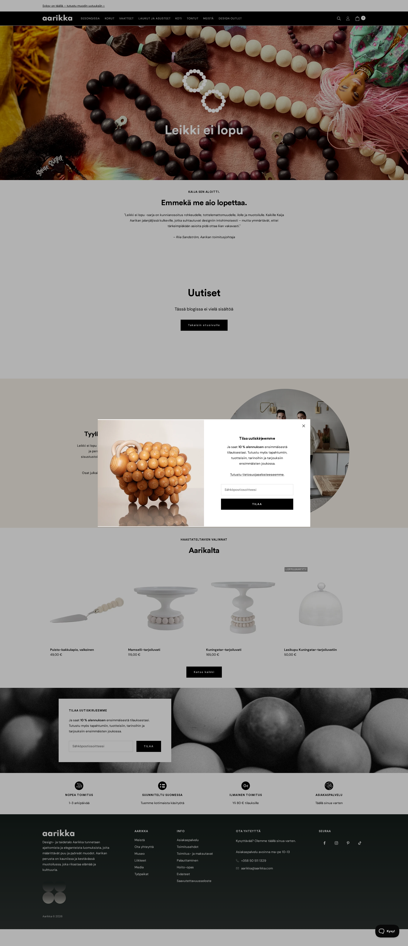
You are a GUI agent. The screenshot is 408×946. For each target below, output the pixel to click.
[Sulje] (303, 425)
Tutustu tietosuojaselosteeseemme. (257, 474)
